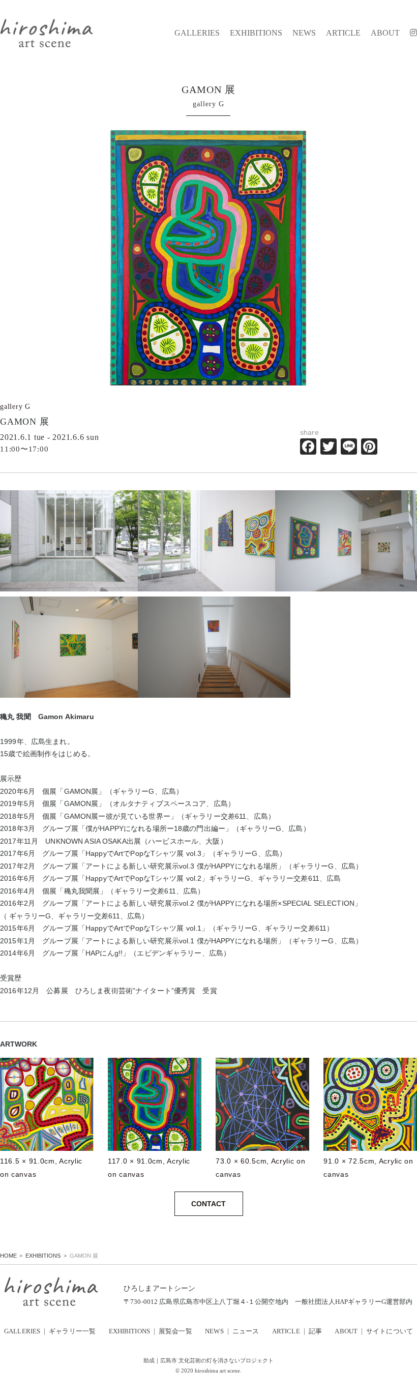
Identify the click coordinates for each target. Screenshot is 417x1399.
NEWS (304, 33)
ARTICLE (343, 33)
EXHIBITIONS (256, 33)
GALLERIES (197, 33)
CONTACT (208, 1204)
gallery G (15, 406)
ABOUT (385, 33)
